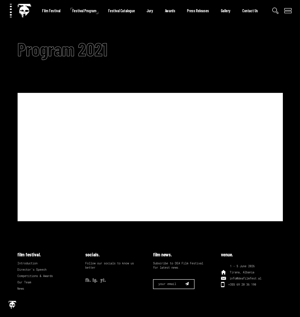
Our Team (24, 282)
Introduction (27, 263)
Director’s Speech (32, 269)
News (20, 288)
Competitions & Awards (35, 276)
